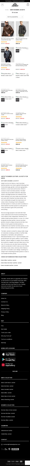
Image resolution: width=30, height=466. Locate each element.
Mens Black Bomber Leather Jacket (11, 263)
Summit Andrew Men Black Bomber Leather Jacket (22, 166)
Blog (2, 315)
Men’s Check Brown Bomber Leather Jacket (7, 140)
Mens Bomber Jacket (7, 386)
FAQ (2, 326)
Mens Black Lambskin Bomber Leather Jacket (6, 65)
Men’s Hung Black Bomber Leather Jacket (21, 39)
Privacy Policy (5, 312)
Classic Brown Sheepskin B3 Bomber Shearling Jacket (22, 65)
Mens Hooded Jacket (7, 389)
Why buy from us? (6, 336)
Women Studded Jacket (8, 417)
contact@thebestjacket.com (11, 444)
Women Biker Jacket (7, 420)
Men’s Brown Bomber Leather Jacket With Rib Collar (7, 39)
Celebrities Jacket (6, 434)
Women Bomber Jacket (8, 413)
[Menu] (2, 5)
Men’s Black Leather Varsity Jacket (7, 114)
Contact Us (4, 302)
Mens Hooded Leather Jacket (9, 265)
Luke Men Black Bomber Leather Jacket (21, 114)
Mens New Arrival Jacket (8, 396)
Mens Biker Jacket (6, 393)
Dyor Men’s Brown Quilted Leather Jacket (6, 166)
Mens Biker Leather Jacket (8, 260)
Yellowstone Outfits (6, 430)
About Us (3, 298)
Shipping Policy (5, 308)
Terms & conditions (6, 339)
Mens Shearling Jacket (7, 399)
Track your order (6, 332)
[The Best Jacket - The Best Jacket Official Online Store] (15, 4)
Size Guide (4, 329)
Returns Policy (5, 305)
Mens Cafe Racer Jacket (8, 382)
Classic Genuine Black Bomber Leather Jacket (21, 140)
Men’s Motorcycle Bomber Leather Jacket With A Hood (22, 91)
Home (7, 10)
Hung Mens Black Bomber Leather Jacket (6, 91)
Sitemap (3, 343)
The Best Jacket (19, 464)
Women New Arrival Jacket (9, 410)
